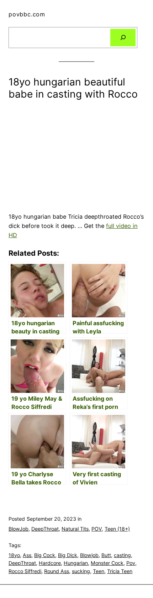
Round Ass (56, 571)
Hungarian (76, 563)
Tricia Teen (119, 571)
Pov (130, 563)
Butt (106, 555)
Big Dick (67, 555)
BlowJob (18, 529)
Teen (98, 571)
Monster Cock (107, 563)
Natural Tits (75, 529)
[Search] (123, 38)
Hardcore (50, 563)
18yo (14, 555)
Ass (27, 555)
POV (96, 529)
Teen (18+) (117, 529)
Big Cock (44, 555)
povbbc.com (27, 14)
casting (122, 555)
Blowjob (89, 555)
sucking (81, 571)
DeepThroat (45, 529)
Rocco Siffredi (25, 571)
